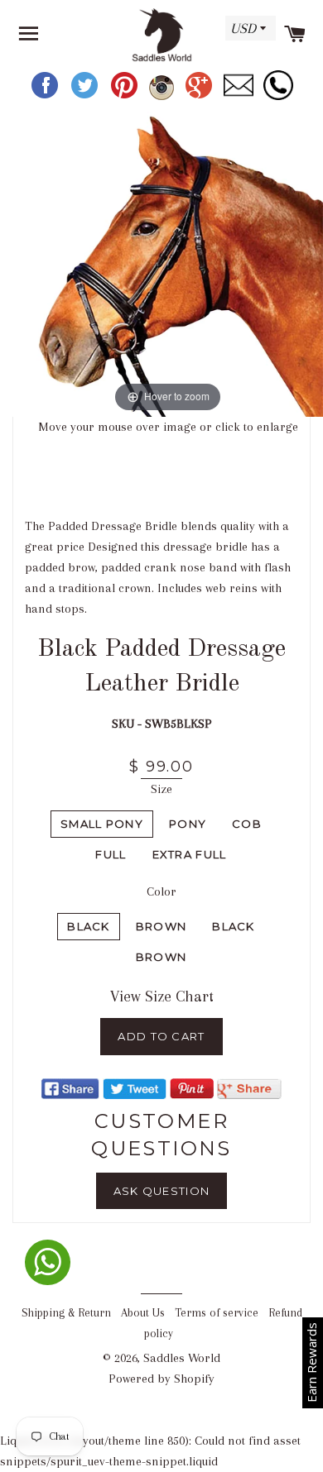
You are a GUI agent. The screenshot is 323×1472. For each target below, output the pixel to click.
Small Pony (101, 823)
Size (161, 788)
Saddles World (181, 1357)
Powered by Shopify (161, 1378)
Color (161, 891)
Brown (161, 926)
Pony (187, 823)
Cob (247, 823)
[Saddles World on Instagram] (163, 96)
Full (110, 854)
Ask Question (161, 1190)
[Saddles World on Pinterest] (125, 96)
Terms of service (216, 1313)
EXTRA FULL (189, 854)
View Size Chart (162, 996)
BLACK (233, 926)
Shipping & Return (66, 1313)
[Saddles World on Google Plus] (200, 96)
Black (88, 926)
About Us (143, 1313)
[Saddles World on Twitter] (86, 96)
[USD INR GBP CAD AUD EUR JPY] (248, 33)
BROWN (161, 956)
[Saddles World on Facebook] (46, 96)
